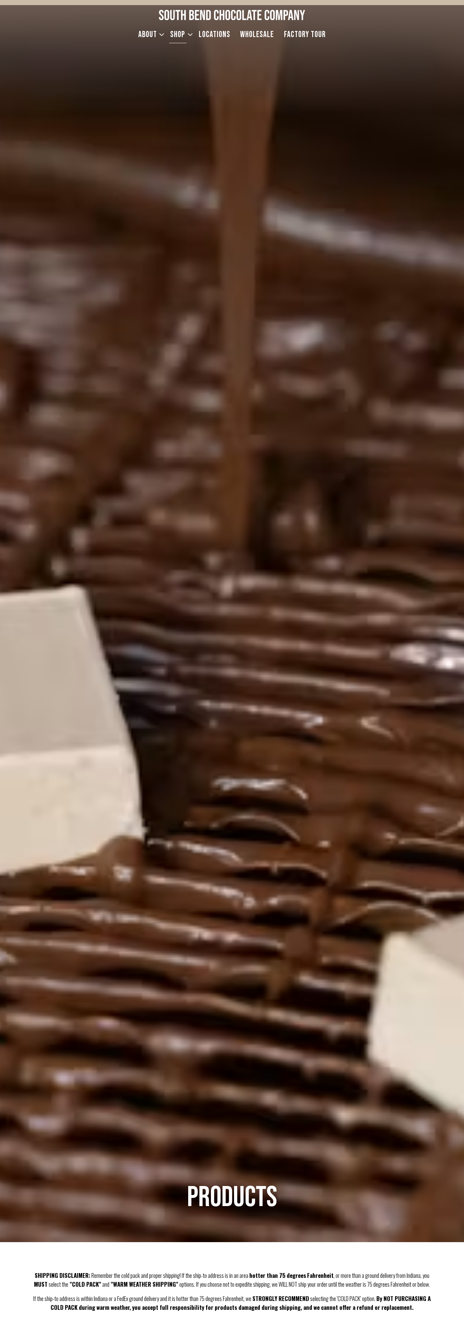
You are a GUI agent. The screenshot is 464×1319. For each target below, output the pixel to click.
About (149, 34)
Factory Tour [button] (305, 34)
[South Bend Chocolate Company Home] (232, 14)
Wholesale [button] (257, 34)
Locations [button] (214, 34)
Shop (179, 34)
